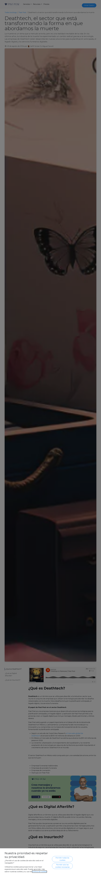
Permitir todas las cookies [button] (62, 859)
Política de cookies (39, 872)
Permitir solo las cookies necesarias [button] (62, 866)
